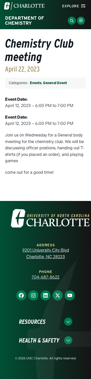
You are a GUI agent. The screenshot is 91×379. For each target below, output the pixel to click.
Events (35, 83)
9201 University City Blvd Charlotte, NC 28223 (45, 253)
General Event (55, 83)
